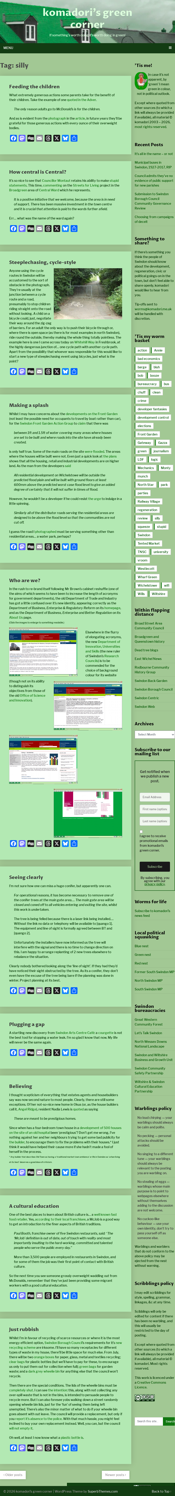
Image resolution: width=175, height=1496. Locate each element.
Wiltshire (158, 594)
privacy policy (154, 884)
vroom (142, 560)
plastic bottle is (72, 1437)
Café (90, 1033)
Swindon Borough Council (63, 1343)
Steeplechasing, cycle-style (42, 262)
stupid (114, 180)
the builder (17, 1142)
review (143, 518)
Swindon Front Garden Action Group (46, 423)
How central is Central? (37, 172)
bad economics (149, 359)
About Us (16, 617)
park (164, 485)
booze (154, 375)
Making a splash (29, 405)
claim (82, 423)
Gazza (162, 443)
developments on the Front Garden (92, 414)
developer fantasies (152, 409)
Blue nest (142, 946)
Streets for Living (86, 185)
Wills (141, 594)
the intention (57, 1390)
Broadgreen (18, 190)
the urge (94, 499)
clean (156, 392)
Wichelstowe (147, 585)
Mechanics (146, 468)
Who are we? (24, 580)
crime (142, 401)
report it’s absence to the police (38, 1419)
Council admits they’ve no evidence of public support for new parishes (154, 180)
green (142, 451)
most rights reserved (150, 127)
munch (143, 476)
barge (142, 367)
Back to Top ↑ (162, 1491)
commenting (52, 185)
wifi (166, 585)
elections (144, 426)
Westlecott (146, 569)
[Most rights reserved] (145, 1400)
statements (18, 185)
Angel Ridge (27, 1109)
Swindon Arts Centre (71, 1033)
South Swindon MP (149, 989)
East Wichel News (148, 659)
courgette (105, 1033)
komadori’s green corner (87, 19)
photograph (57, 118)
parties (143, 493)
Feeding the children (34, 87)
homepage (112, 608)
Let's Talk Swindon (148, 1033)
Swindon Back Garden (151, 681)
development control (153, 417)
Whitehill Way (84, 342)
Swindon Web (145, 707)
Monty (166, 468)
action (142, 350)
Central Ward (49, 190)
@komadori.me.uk (153, 309)
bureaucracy (147, 384)
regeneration (147, 510)
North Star (146, 485)
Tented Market (149, 543)
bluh (157, 367)
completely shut (21, 1390)
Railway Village (149, 501)
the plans (110, 456)
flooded (94, 451)
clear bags (17, 1362)
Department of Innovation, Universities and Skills (102, 646)
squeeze (144, 527)
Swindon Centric (147, 698)
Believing (20, 1086)
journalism (161, 451)
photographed (45, 532)
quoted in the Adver (81, 100)
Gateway (144, 443)
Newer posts (115, 1475)
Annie (158, 350)
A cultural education (34, 1206)
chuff (141, 392)
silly (157, 518)
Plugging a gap (27, 1024)
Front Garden (147, 434)
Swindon (144, 535)
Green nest (143, 955)
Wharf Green (147, 577)
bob (140, 375)
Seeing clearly (26, 877)
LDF (141, 459)
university (161, 552)
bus (166, 384)
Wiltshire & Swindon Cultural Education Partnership (150, 1086)
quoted (78, 1109)
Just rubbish (24, 1329)
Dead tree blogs (146, 650)
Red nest (141, 963)
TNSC (142, 552)
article (80, 118)
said (68, 466)
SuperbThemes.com (103, 1491)
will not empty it (21, 1428)
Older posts (13, 1475)
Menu (8, 48)
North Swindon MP (149, 980)
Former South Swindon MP (155, 972)
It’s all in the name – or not (154, 154)
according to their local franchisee (60, 1219)
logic (154, 459)
